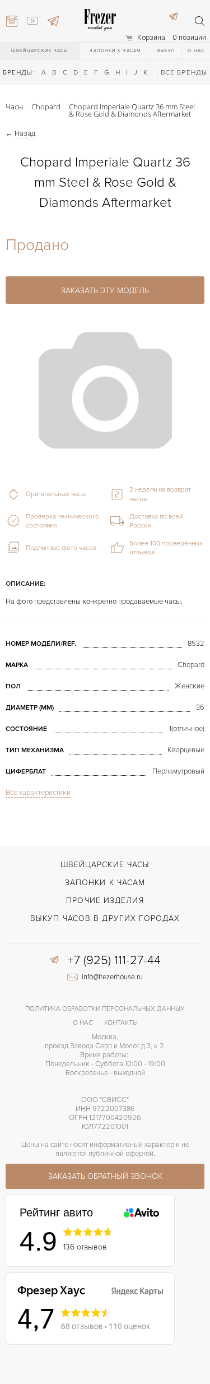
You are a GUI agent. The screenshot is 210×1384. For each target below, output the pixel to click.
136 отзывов (85, 1247)
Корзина (151, 37)
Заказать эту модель (105, 290)
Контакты (121, 1023)
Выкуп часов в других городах (105, 918)
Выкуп (166, 50)
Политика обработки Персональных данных (105, 1009)
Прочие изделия (104, 900)
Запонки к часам (115, 50)
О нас (196, 50)
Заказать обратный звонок (105, 1176)
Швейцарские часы (39, 50)
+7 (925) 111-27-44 (114, 961)
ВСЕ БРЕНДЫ (184, 72)
